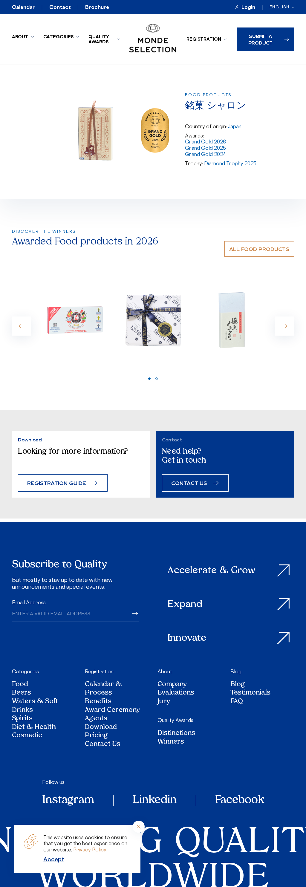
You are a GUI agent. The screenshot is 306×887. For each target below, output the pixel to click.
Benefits (98, 702)
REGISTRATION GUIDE (56, 483)
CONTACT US (189, 483)
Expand (185, 605)
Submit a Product (260, 39)
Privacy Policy (89, 850)
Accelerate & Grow (211, 571)
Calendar (23, 7)
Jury (163, 702)
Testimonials (250, 693)
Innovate (187, 638)
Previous (21, 326)
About (20, 36)
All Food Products (259, 249)
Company (172, 684)
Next (284, 326)
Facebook (239, 800)
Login (248, 7)
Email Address (29, 602)
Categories (58, 36)
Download (101, 727)
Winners (170, 742)
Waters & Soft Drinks (35, 706)
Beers (21, 693)
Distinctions (176, 733)
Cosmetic (27, 736)
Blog (235, 672)
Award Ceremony (112, 710)
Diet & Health (34, 727)
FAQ (236, 702)
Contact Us (102, 744)
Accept (53, 859)
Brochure (97, 7)
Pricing (96, 736)
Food (20, 684)
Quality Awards (98, 39)
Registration (203, 39)
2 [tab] (156, 378)
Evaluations (175, 693)
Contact (60, 7)
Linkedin (155, 800)
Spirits (22, 719)
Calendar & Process (103, 689)
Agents (96, 719)
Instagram (68, 800)
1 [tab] (149, 378)
